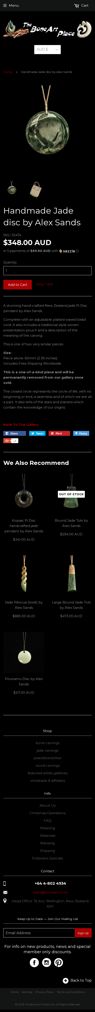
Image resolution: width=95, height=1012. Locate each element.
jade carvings (47, 750)
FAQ (47, 820)
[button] (47, 251)
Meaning (47, 828)
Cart (84, 5)
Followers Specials (47, 858)
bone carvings (47, 743)
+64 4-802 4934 (50, 883)
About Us (47, 805)
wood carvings (48, 765)
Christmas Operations (48, 813)
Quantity (10, 262)
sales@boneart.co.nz (50, 892)
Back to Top (81, 980)
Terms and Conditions (70, 992)
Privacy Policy (45, 992)
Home (7, 72)
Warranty (47, 843)
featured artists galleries (48, 773)
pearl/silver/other (48, 758)
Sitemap (27, 992)
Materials (47, 835)
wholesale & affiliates (47, 780)
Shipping (47, 851)
